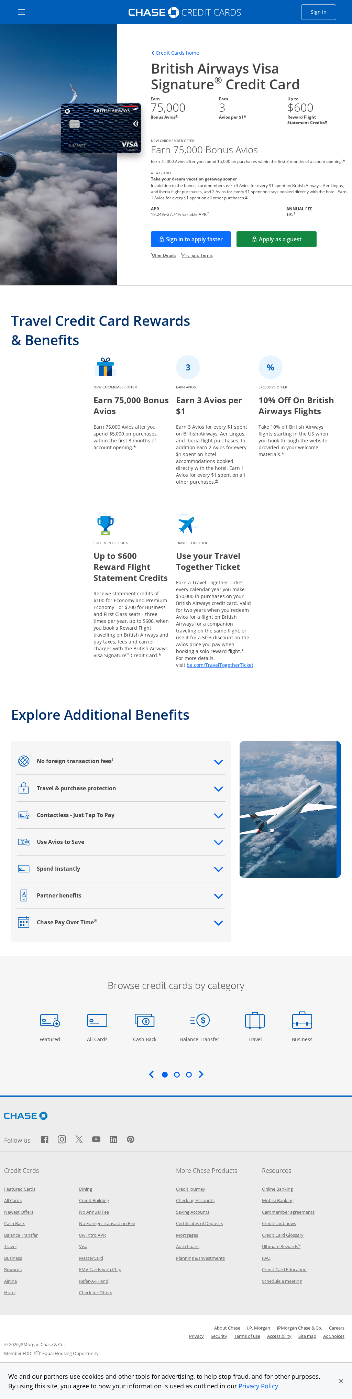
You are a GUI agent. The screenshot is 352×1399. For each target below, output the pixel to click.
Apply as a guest (288, 241)
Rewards (13, 1269)
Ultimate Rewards (281, 1246)
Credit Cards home (177, 53)
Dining (85, 1189)
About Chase (227, 1328)
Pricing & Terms (197, 255)
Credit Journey (190, 1189)
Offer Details (164, 255)
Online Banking (277, 1189)
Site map (307, 1336)
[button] (341, 1381)
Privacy (196, 1336)
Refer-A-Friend (93, 1281)
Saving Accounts (192, 1212)
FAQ (266, 1258)
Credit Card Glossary (283, 1235)
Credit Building (94, 1200)
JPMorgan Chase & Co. (299, 1328)
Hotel (9, 1292)
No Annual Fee (94, 1212)
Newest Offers (18, 1212)
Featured (51, 1039)
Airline (10, 1281)
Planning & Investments (200, 1258)
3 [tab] (189, 1074)
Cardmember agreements (288, 1212)
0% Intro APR (92, 1235)
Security (219, 1336)
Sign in (323, 11)
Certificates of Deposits (199, 1223)
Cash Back (145, 1039)
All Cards (98, 1039)
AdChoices (333, 1336)
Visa (83, 1246)
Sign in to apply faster (198, 241)
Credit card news (279, 1223)
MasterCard (91, 1258)
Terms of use (247, 1336)
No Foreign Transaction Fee (107, 1223)
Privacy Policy (258, 1386)
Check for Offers (95, 1292)
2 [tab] (177, 1074)
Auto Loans (187, 1246)
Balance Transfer (199, 1039)
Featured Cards (19, 1189)
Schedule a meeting (282, 1281)
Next (201, 1074)
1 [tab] (164, 1074)
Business (303, 1039)
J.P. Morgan (258, 1328)
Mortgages (187, 1235)
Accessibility (279, 1336)
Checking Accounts (195, 1200)
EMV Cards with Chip (100, 1269)
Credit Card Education (284, 1269)
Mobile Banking (278, 1200)
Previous (151, 1074)
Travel (257, 1039)
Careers (336, 1328)
